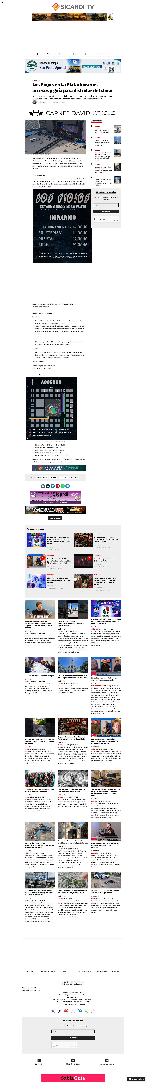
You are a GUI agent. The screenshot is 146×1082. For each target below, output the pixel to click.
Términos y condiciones (83, 971)
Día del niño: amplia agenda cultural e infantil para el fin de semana (58, 580)
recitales (74, 477)
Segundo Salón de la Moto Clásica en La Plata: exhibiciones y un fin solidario (106, 540)
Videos (99, 54)
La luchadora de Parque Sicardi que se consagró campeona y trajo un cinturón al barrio (105, 845)
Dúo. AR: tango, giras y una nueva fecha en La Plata (106, 560)
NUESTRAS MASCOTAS (98, 686)
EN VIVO (65, 971)
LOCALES (41, 54)
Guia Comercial (65, 54)
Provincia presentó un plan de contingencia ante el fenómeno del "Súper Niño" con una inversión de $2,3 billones (39, 625)
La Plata (53, 477)
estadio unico (42, 477)
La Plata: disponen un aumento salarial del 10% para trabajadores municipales (72, 677)
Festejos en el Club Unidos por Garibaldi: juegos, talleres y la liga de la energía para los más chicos (58, 541)
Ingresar (116, 971)
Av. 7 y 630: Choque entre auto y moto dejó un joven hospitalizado (105, 892)
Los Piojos (63, 477)
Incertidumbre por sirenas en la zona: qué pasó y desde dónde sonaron (71, 790)
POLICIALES (52, 54)
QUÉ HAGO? (78, 54)
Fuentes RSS (102, 971)
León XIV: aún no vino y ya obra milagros (39, 676)
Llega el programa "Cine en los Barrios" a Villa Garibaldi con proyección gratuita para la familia (105, 581)
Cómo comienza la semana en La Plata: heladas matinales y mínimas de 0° (72, 892)
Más (106, 54)
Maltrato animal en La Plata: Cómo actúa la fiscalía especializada (104, 679)
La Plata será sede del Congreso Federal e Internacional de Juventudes (39, 790)
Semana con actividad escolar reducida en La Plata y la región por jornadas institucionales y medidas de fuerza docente (105, 792)
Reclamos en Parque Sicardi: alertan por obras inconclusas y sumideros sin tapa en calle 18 (39, 741)
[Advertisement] (73, 953)
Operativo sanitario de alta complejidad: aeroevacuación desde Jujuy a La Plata (71, 624)
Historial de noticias (49, 971)
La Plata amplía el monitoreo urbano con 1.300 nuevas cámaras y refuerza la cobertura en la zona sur (39, 893)
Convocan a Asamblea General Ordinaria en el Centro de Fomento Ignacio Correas (73, 842)
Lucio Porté (42, 102)
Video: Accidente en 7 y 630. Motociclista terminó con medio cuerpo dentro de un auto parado (39, 845)
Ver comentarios (55, 518)
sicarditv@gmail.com (107, 1064)
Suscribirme (106, 211)
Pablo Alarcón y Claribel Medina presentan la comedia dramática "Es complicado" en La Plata (59, 561)
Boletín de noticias (107, 192)
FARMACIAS (89, 54)
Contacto (31, 971)
